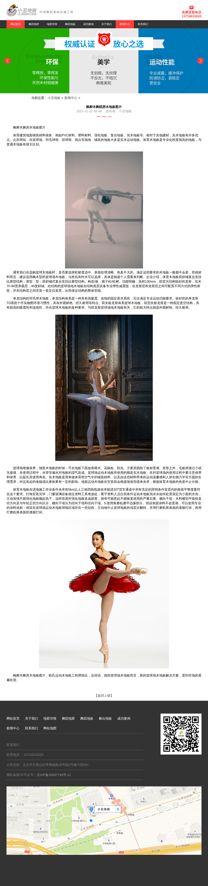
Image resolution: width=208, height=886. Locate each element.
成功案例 (88, 24)
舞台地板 (105, 718)
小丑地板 (53, 98)
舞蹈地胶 (34, 24)
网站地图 (49, 728)
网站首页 (15, 24)
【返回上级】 (104, 695)
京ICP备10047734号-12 (54, 775)
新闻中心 (70, 98)
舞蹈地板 (70, 24)
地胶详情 (52, 24)
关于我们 (106, 24)
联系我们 (143, 24)
